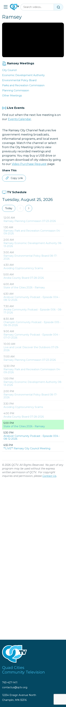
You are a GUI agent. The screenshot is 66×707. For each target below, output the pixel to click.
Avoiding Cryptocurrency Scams (23, 268)
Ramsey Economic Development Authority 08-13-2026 (33, 245)
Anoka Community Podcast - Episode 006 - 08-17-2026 (33, 311)
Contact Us (49, 476)
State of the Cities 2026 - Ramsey (24, 287)
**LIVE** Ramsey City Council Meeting (27, 448)
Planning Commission (15, 90)
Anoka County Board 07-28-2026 (24, 277)
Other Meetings (12, 95)
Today (8, 208)
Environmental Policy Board (19, 80)
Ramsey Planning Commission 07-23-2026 (30, 221)
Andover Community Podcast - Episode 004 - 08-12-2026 (32, 299)
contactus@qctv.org (14, 687)
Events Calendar (19, 119)
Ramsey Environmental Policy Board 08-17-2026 (30, 257)
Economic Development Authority (23, 75)
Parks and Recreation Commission (23, 85)
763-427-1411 (9, 682)
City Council (9, 70)
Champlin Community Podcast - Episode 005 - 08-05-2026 (32, 324)
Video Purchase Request (29, 164)
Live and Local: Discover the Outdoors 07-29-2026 (31, 349)
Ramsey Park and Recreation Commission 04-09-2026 (32, 232)
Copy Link (17, 178)
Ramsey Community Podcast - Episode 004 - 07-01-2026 (32, 336)
